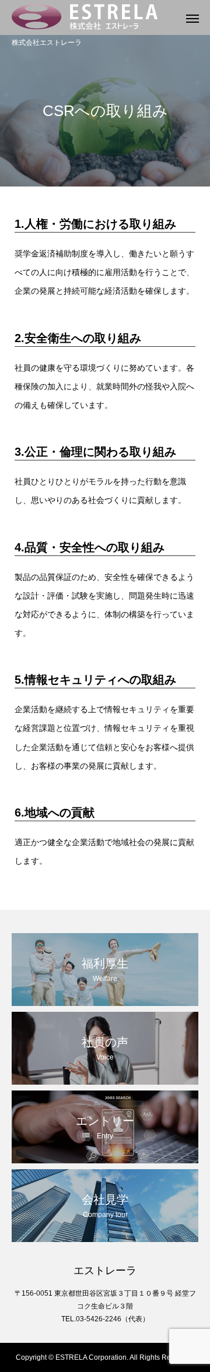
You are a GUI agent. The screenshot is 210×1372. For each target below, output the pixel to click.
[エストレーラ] (93, 17)
